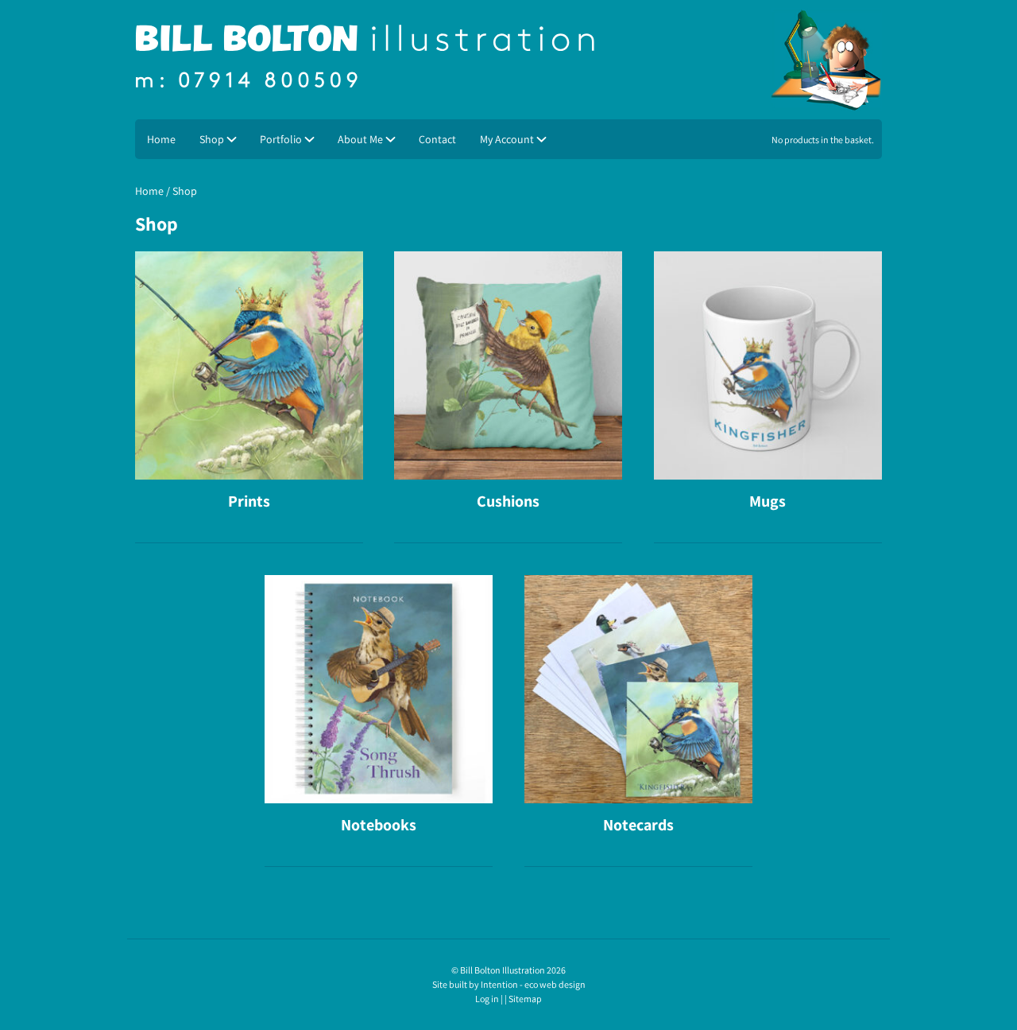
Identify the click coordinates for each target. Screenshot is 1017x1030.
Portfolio (281, 139)
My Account (507, 139)
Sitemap (525, 999)
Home (161, 139)
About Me (360, 139)
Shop (211, 139)
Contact (437, 139)
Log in (487, 999)
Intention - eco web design (533, 984)
